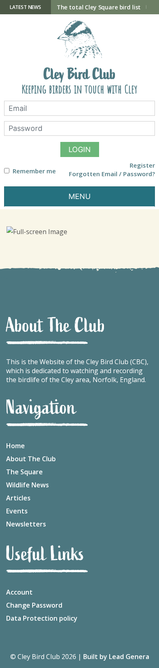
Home (15, 445)
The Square (24, 472)
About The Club (31, 459)
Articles (18, 498)
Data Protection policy (41, 618)
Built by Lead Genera (116, 656)
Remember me (34, 171)
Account (19, 592)
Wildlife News (27, 485)
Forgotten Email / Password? (112, 174)
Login (79, 149)
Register (142, 165)
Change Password (34, 605)
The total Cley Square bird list (99, 7)
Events (17, 511)
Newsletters (26, 524)
